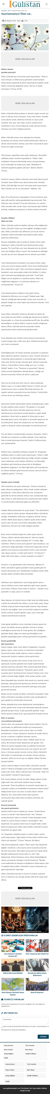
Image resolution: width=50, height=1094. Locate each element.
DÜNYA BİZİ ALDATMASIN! (13, 973)
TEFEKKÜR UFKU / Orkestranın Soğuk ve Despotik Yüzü (21, 931)
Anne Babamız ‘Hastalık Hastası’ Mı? (13, 955)
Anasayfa (4, 10)
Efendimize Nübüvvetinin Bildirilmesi (37, 974)
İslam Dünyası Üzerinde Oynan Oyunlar (13, 993)
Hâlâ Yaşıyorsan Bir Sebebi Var (37, 954)
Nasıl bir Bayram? (37, 992)
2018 (9, 10)
